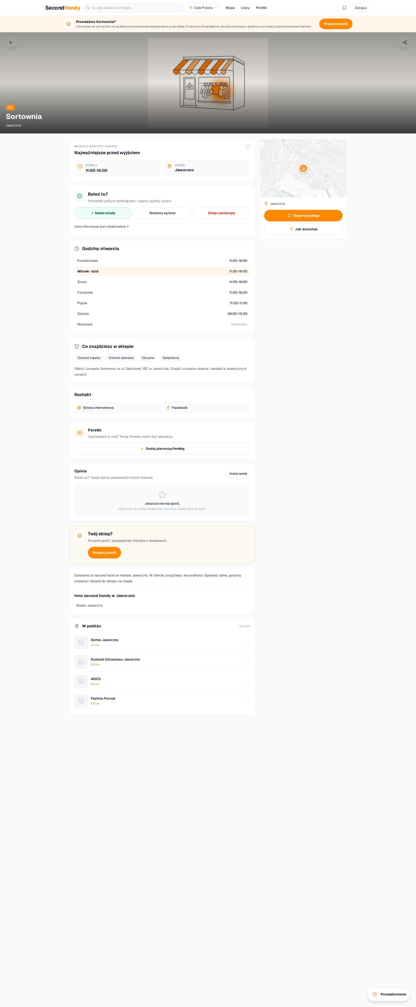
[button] (303, 168)
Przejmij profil (104, 552)
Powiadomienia (393, 994)
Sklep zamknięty (221, 213)
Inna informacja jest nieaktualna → (101, 226)
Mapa (230, 8)
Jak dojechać (306, 229)
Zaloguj (361, 8)
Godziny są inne (162, 213)
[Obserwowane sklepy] (344, 7)
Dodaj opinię (238, 474)
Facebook (180, 407)
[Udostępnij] (405, 42)
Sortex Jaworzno (89, 605)
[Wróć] (11, 42)
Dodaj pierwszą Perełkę (165, 448)
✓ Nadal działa (103, 213)
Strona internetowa (98, 407)
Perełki (261, 8)
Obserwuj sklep (306, 215)
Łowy (245, 8)
